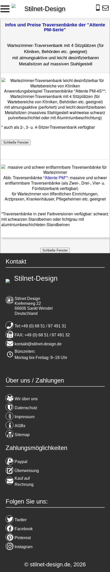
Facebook (24, 529)
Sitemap (22, 435)
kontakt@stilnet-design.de (38, 344)
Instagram (23, 547)
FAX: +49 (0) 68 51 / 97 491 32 (42, 335)
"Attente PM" (54, 177)
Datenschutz (26, 408)
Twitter (21, 520)
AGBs (20, 426)
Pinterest (23, 538)
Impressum (25, 417)
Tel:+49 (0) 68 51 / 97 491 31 (40, 326)
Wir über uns (26, 399)
